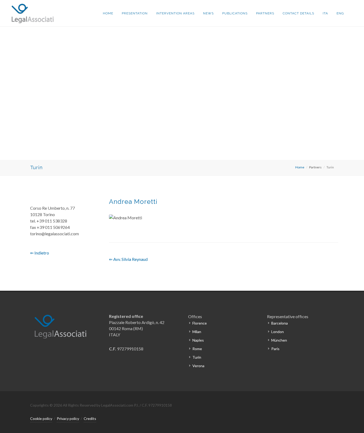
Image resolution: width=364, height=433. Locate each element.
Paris (275, 348)
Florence (199, 323)
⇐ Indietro (39, 252)
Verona (198, 365)
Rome (197, 348)
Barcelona (279, 323)
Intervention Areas (175, 13)
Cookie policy (41, 418)
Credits (90, 418)
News (208, 13)
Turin (196, 357)
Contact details (298, 13)
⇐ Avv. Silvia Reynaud (128, 259)
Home (108, 13)
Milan (196, 331)
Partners (265, 13)
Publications (235, 13)
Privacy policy (68, 418)
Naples (198, 340)
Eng (340, 13)
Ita (325, 13)
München (279, 340)
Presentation (135, 13)
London (277, 331)
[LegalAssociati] (31, 13)
